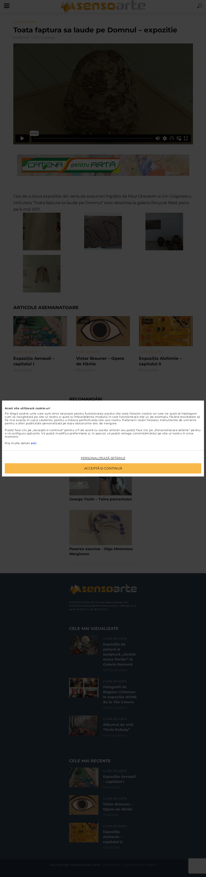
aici (33, 443)
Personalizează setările (103, 458)
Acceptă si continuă (103, 468)
